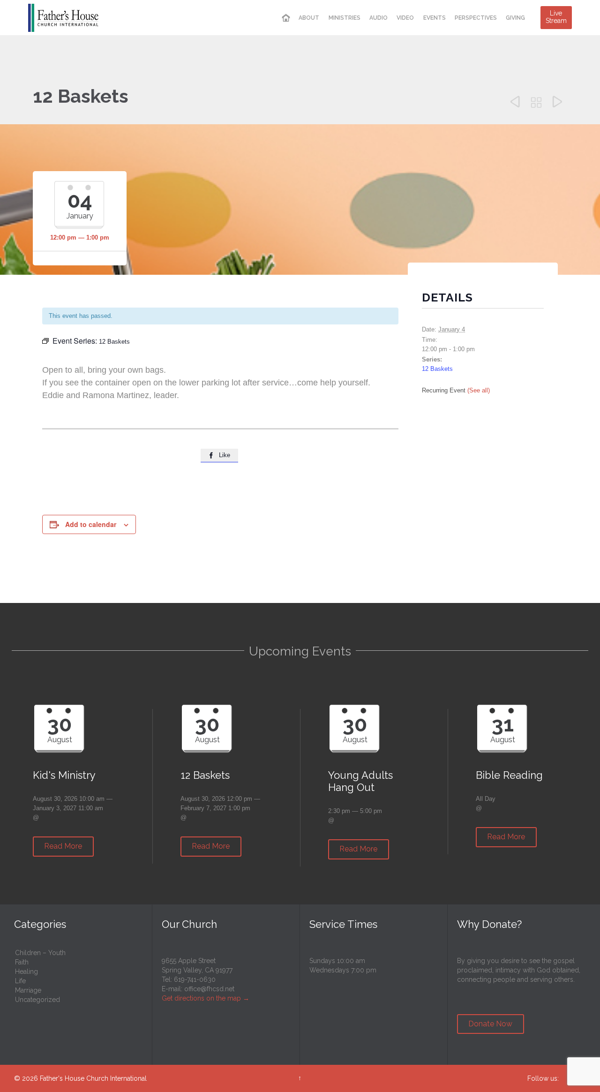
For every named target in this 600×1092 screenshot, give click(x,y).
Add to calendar (90, 524)
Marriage (28, 990)
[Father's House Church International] (63, 17)
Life (20, 981)
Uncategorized (37, 999)
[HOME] (286, 18)
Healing (26, 971)
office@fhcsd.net (209, 989)
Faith (22, 962)
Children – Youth (40, 952)
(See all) (478, 390)
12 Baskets (437, 368)
